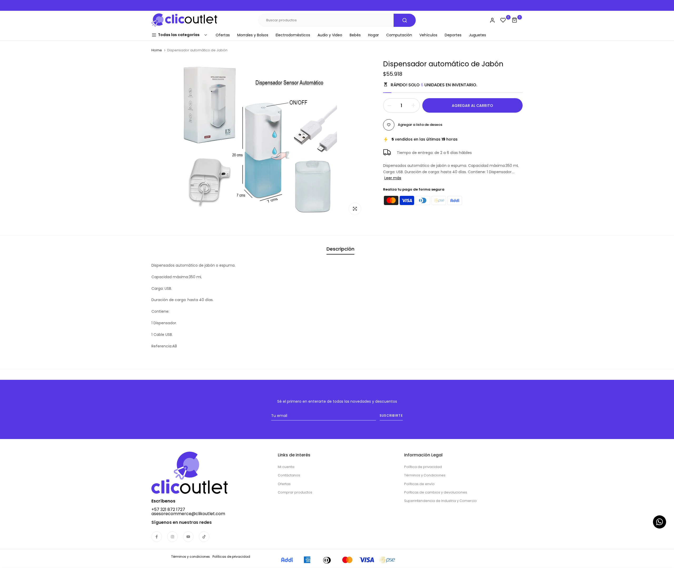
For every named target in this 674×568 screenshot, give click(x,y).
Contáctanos (289, 475)
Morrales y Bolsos (252, 35)
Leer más (392, 178)
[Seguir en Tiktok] (204, 536)
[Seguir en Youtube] (188, 536)
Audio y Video (330, 35)
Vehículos (428, 35)
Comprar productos (295, 492)
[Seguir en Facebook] (156, 536)
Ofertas (223, 35)
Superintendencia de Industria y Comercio (440, 500)
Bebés (355, 35)
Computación (399, 35)
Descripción (340, 249)
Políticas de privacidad (231, 556)
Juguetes (477, 35)
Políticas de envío (419, 483)
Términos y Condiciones (424, 475)
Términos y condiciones (190, 556)
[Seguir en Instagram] (172, 536)
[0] (503, 20)
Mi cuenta (286, 466)
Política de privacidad (423, 466)
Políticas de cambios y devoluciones (435, 492)
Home (156, 50)
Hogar (373, 35)
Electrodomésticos (293, 35)
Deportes (453, 35)
